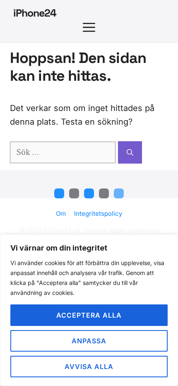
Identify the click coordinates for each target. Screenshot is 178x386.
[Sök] (130, 152)
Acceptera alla (89, 315)
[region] (89, 310)
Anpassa (89, 341)
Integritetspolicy (98, 213)
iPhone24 (34, 12)
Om (61, 213)
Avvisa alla (89, 366)
